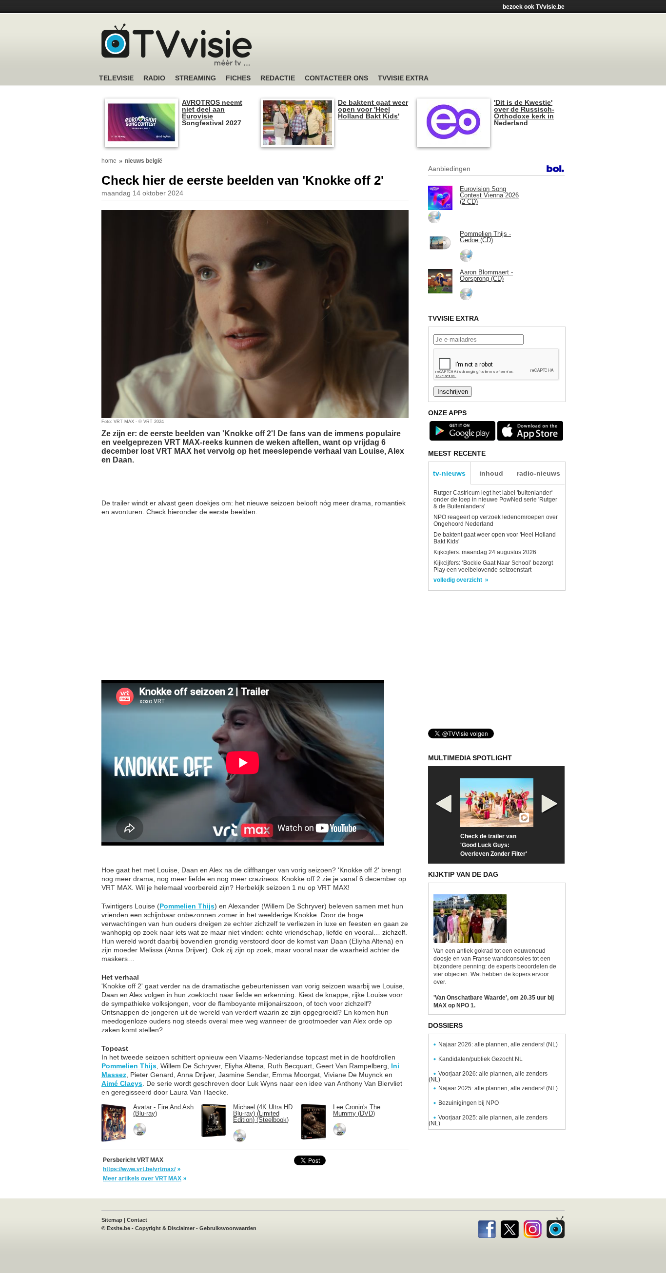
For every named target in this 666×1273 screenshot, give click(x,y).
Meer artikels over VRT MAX (142, 1178)
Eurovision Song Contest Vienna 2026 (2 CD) (489, 195)
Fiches (238, 78)
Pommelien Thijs (187, 906)
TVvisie (556, 1227)
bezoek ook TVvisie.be (534, 6)
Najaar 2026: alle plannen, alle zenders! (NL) (498, 1044)
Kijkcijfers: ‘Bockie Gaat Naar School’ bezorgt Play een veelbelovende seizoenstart (493, 566)
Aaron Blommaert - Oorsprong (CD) (486, 275)
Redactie (277, 78)
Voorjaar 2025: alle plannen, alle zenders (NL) (488, 1120)
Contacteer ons (336, 78)
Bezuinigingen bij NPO (468, 1102)
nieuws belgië (143, 161)
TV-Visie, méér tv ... (176, 44)
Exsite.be (118, 1228)
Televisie (116, 78)
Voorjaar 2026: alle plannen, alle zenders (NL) (488, 1076)
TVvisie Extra (403, 78)
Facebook (487, 1227)
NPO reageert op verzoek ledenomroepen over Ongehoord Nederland (495, 520)
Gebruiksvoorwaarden (227, 1228)
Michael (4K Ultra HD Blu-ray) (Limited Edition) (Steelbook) (263, 1113)
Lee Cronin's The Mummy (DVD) (356, 1110)
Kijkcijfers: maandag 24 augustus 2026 (484, 552)
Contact (137, 1220)
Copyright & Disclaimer (165, 1228)
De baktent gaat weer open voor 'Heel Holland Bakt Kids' (373, 109)
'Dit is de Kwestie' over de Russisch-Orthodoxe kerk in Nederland (524, 112)
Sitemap (111, 1220)
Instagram (533, 1227)
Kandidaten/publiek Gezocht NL (480, 1059)
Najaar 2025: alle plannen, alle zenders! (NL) (498, 1088)
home (109, 161)
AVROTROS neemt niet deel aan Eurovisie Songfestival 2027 (212, 112)
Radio (154, 78)
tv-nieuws (449, 473)
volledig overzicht (457, 580)
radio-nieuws (538, 473)
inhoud (491, 473)
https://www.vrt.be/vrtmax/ (139, 1169)
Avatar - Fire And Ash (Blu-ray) (163, 1110)
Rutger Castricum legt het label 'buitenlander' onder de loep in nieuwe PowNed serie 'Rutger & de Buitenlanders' (495, 499)
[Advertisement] (425, 46)
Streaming (195, 78)
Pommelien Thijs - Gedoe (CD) (485, 237)
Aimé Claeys (121, 1083)
